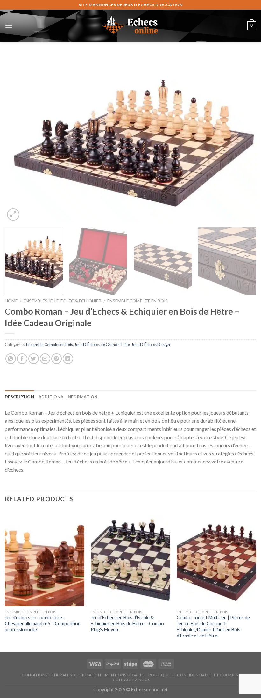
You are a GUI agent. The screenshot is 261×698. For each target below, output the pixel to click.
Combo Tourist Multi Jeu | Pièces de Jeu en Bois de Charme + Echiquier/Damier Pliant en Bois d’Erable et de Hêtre (213, 626)
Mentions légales (125, 675)
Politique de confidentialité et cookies (193, 675)
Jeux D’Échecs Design (150, 344)
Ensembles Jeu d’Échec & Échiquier (62, 300)
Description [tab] (19, 396)
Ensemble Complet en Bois (137, 300)
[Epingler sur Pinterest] (56, 358)
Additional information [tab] (68, 396)
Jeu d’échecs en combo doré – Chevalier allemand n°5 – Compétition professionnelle (43, 623)
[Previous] (18, 138)
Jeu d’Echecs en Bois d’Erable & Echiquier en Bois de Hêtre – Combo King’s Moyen (127, 623)
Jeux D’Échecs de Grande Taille (102, 344)
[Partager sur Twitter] (33, 358)
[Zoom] (13, 214)
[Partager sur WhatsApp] (10, 358)
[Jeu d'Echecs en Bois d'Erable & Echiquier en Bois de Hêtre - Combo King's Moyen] (130, 558)
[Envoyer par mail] (45, 358)
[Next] (243, 138)
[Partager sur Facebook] (22, 358)
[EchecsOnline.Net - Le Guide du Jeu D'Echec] (130, 25)
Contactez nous (131, 679)
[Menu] (8, 25)
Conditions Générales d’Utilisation (61, 675)
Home (11, 300)
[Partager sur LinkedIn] (68, 358)
